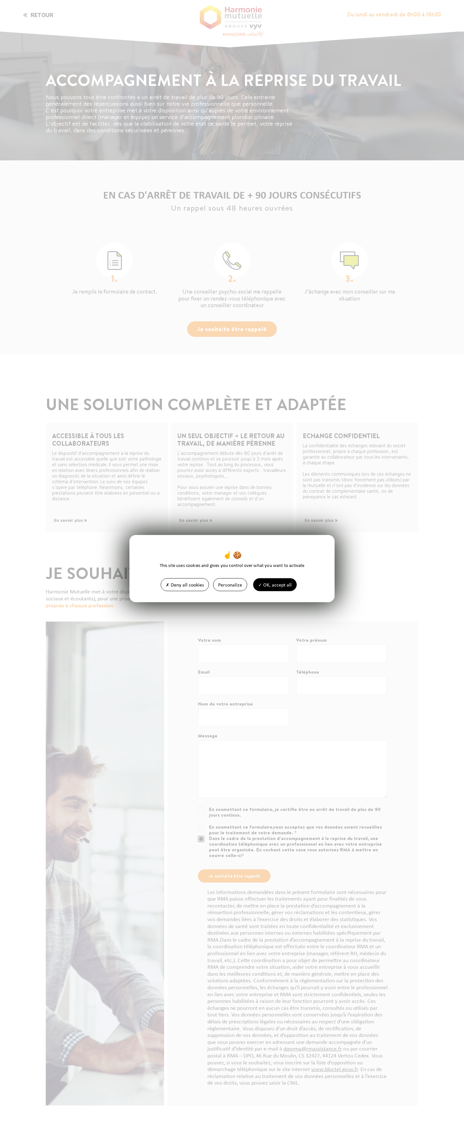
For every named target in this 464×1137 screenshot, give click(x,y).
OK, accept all (277, 584)
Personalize (230, 584)
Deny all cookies (187, 584)
